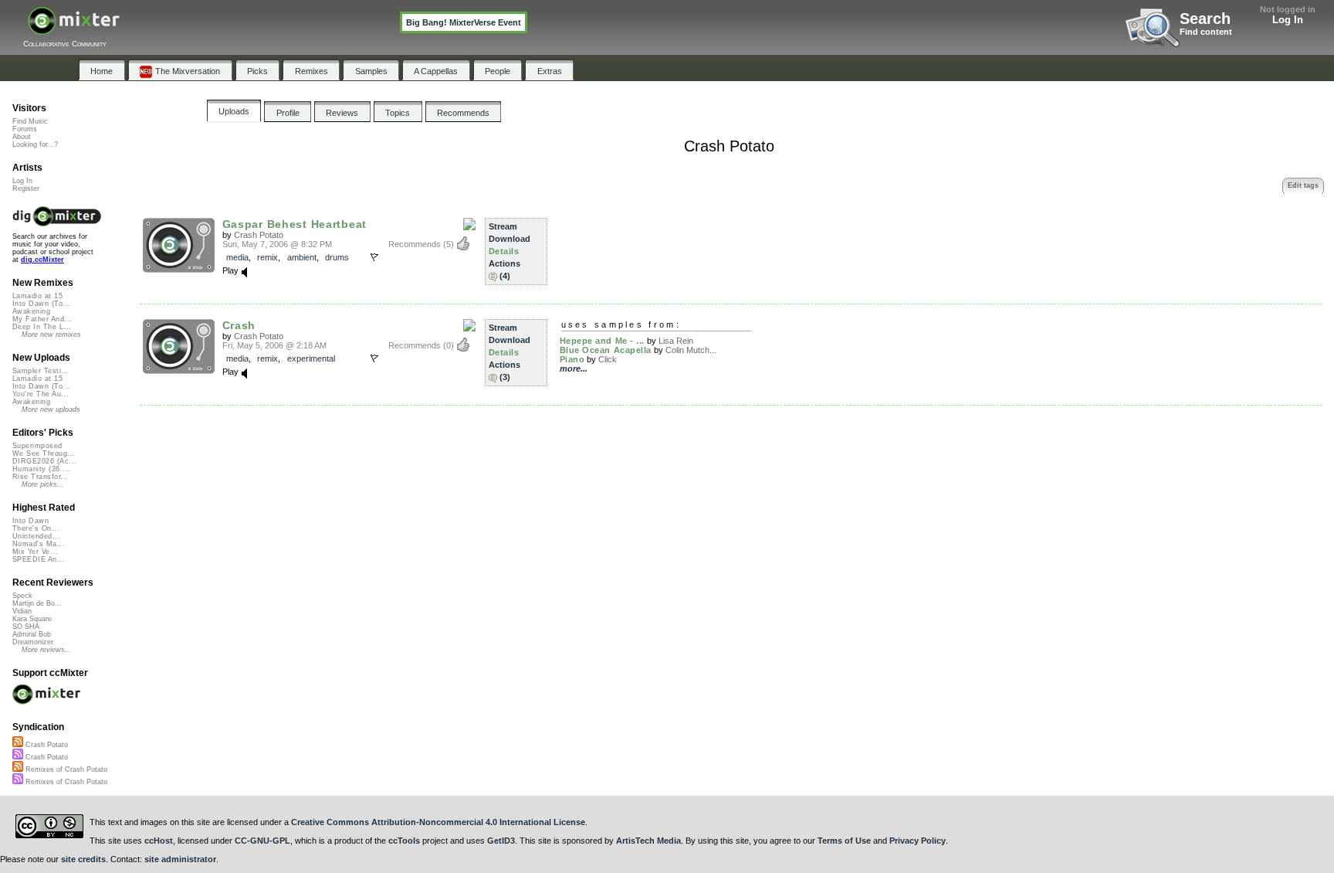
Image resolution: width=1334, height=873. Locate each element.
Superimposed (37, 446)
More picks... (43, 484)
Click (607, 359)
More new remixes (51, 334)
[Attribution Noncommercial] (469, 225)
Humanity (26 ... (41, 469)
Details (504, 251)
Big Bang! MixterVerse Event (463, 22)
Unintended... (36, 536)
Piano (572, 359)
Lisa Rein (676, 340)
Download (509, 238)
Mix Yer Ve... (35, 551)
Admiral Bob (31, 634)
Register (25, 188)
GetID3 (501, 840)
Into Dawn (30, 521)
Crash (239, 325)
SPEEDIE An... (38, 559)
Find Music (30, 121)
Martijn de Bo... (37, 603)
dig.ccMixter (42, 259)
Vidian (22, 611)
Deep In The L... (41, 327)
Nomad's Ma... (38, 544)
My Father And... (42, 319)
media (237, 257)
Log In (1287, 19)
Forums (24, 129)
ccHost (158, 840)
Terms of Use (844, 840)
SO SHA (25, 626)
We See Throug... (43, 453)
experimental (311, 358)
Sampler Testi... (40, 371)
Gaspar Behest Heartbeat (294, 224)
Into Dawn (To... (41, 303)
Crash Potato (258, 234)
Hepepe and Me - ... (602, 340)
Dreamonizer (32, 642)
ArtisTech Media (648, 840)
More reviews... (47, 650)
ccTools (404, 840)
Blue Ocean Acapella (606, 350)
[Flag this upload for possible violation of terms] (374, 257)
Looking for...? (35, 144)
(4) (504, 275)
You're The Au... (40, 394)
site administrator (180, 859)
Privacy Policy (917, 840)
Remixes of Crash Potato (65, 769)
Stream (503, 226)
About (21, 137)
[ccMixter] (73, 29)
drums (337, 257)
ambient (302, 257)
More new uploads (51, 409)
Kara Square (32, 619)
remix (267, 257)
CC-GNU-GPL (262, 840)
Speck (22, 596)
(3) (504, 377)
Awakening (31, 311)
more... (573, 368)
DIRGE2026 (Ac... (44, 461)
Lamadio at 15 (37, 296)
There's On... (35, 528)
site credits (83, 859)
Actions (504, 263)
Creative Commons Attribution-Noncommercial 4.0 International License (438, 822)
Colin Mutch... (690, 350)
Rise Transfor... (40, 477)
